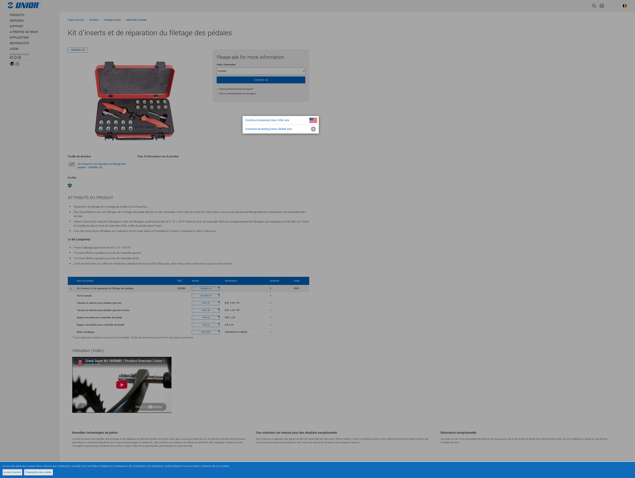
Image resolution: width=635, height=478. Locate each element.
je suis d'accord (12, 472)
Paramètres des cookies (38, 472)
